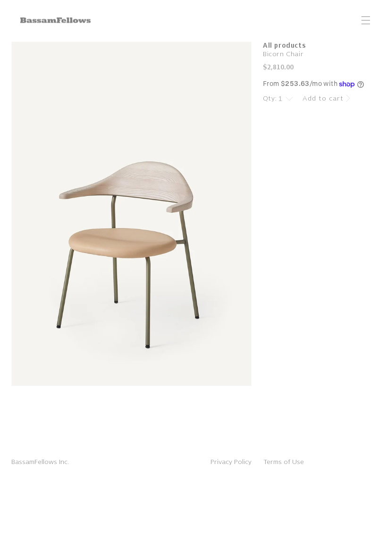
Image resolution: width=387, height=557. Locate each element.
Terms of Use (283, 462)
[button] (365, 20)
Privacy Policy (231, 462)
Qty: (270, 98)
